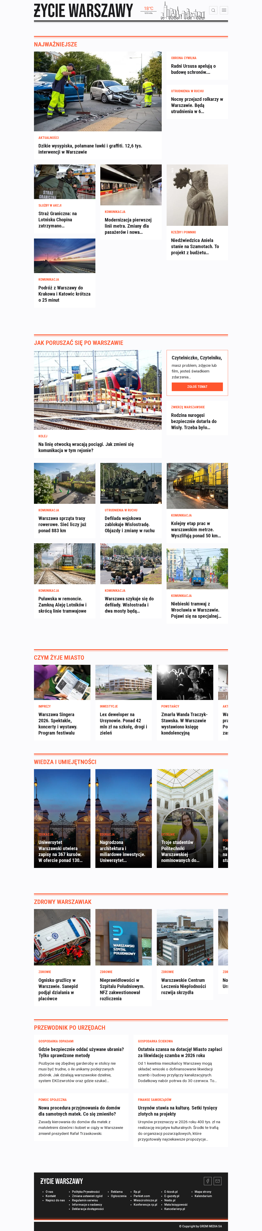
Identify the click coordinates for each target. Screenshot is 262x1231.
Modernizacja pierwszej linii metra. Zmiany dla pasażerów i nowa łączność (128, 226)
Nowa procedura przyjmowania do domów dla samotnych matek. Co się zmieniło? (79, 1111)
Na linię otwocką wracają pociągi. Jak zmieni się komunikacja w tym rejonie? (86, 447)
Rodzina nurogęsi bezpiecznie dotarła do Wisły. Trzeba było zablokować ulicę (194, 421)
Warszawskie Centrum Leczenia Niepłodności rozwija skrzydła (183, 986)
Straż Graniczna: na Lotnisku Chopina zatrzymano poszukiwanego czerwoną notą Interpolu (63, 220)
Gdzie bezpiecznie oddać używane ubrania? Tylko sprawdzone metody (81, 1052)
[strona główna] (83, 10)
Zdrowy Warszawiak (62, 901)
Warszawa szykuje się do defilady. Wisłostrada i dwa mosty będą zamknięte (129, 605)
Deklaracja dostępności (88, 1209)
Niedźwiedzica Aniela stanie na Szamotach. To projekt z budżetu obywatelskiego (195, 246)
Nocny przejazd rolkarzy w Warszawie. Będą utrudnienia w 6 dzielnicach (197, 105)
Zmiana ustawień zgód (87, 1196)
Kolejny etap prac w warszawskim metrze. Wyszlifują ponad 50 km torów (194, 530)
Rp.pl (137, 1191)
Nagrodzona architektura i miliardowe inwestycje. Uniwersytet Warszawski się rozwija (122, 854)
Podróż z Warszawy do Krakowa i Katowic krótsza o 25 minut (64, 294)
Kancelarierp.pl (174, 1209)
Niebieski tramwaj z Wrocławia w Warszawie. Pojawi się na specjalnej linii (195, 610)
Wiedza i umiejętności (65, 761)
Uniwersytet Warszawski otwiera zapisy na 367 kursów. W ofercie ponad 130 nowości (60, 854)
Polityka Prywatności (86, 1191)
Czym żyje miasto (59, 657)
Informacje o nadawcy (87, 1204)
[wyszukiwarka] (213, 10)
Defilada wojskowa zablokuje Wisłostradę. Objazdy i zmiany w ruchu (130, 524)
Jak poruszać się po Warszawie (78, 342)
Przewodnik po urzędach (69, 1027)
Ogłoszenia (118, 1196)
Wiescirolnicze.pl (145, 1200)
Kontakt (51, 1196)
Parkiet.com (142, 1196)
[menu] (224, 10)
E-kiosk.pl (171, 1191)
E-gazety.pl (171, 1196)
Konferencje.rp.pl (145, 1204)
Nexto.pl (169, 1200)
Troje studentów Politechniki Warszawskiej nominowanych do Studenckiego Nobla (181, 854)
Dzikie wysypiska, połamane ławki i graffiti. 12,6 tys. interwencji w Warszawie (90, 149)
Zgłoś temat (197, 387)
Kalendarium (203, 1196)
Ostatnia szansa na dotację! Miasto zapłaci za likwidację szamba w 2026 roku (180, 1052)
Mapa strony (203, 1191)
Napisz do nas (55, 1200)
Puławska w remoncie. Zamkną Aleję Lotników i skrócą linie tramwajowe (62, 605)
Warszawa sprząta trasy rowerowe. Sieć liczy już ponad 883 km (62, 524)
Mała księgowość (175, 1204)
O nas (49, 1191)
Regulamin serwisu (85, 1200)
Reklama (117, 1191)
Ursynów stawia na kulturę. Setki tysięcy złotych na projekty (177, 1111)
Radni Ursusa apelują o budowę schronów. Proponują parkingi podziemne (193, 69)
